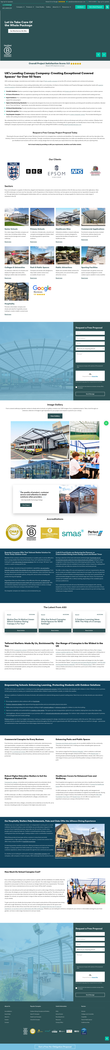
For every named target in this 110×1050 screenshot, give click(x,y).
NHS (97, 794)
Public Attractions (64, 267)
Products (29, 7)
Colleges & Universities (15, 267)
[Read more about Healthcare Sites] (68, 217)
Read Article (21, 630)
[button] (106, 423)
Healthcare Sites (63, 229)
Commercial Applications (92, 229)
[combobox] (90, 348)
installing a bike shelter (37, 710)
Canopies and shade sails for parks (66, 743)
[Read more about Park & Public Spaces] (42, 255)
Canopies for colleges (11, 782)
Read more (8, 241)
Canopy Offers (59, 1022)
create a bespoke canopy (77, 114)
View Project (26, 505)
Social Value (8, 1014)
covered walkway (48, 707)
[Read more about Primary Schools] (42, 217)
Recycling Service (60, 1017)
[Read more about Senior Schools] (17, 217)
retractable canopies (40, 853)
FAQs (57, 1011)
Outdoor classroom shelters (14, 704)
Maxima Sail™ (95, 753)
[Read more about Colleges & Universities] (17, 255)
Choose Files (95, 376)
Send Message (90, 394)
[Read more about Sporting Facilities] (93, 255)
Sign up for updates (103, 1)
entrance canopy (60, 707)
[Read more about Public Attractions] (68, 255)
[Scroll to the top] (107, 1038)
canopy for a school (20, 650)
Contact (7, 1022)
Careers (7, 1019)
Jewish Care (76, 796)
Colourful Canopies (35, 1019)
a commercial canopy (19, 751)
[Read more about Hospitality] (17, 291)
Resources (58, 1019)
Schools (83, 1011)
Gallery (48, 7)
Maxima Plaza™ (87, 664)
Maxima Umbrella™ (78, 751)
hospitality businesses (29, 841)
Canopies (19, 7)
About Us (7, 1017)
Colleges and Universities (87, 1014)
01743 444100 (92, 1)
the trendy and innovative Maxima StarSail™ (84, 662)
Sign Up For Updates (7, 1)
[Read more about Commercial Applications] (93, 217)
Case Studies (40, 7)
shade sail (68, 91)
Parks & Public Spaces (86, 1019)
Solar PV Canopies (34, 1014)
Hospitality (9, 304)
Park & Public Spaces (39, 267)
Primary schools (9, 719)
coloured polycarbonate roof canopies (56, 713)
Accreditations (8, 1011)
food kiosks (36, 701)
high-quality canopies (50, 81)
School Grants (59, 1014)
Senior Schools (11, 229)
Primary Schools (37, 229)
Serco (68, 796)
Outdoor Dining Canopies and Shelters (39, 1011)
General (9, 614)
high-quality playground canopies (47, 689)
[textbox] (89, 348)
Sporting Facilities (89, 267)
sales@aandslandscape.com (72, 124)
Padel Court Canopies (35, 1017)
